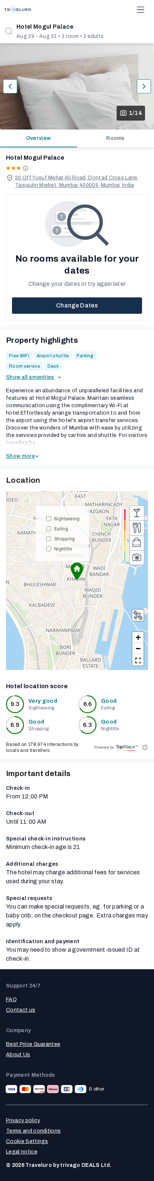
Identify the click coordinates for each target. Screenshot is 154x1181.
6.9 (14, 725)
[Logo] (17, 9)
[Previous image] (10, 86)
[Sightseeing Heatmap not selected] (136, 557)
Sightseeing (67, 518)
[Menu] (141, 10)
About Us (18, 1054)
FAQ (11, 999)
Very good (42, 701)
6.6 (87, 704)
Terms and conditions (33, 1131)
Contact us (20, 1010)
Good (109, 701)
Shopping (64, 538)
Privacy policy (23, 1120)
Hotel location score (37, 686)
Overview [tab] (38, 138)
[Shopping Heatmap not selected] (136, 542)
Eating (61, 528)
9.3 (15, 704)
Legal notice (21, 1152)
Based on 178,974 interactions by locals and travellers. (42, 747)
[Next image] (144, 86)
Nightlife (63, 548)
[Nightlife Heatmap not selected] (136, 512)
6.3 (87, 725)
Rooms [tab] (115, 138)
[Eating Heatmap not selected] (136, 527)
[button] (77, 571)
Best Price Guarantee (33, 1044)
